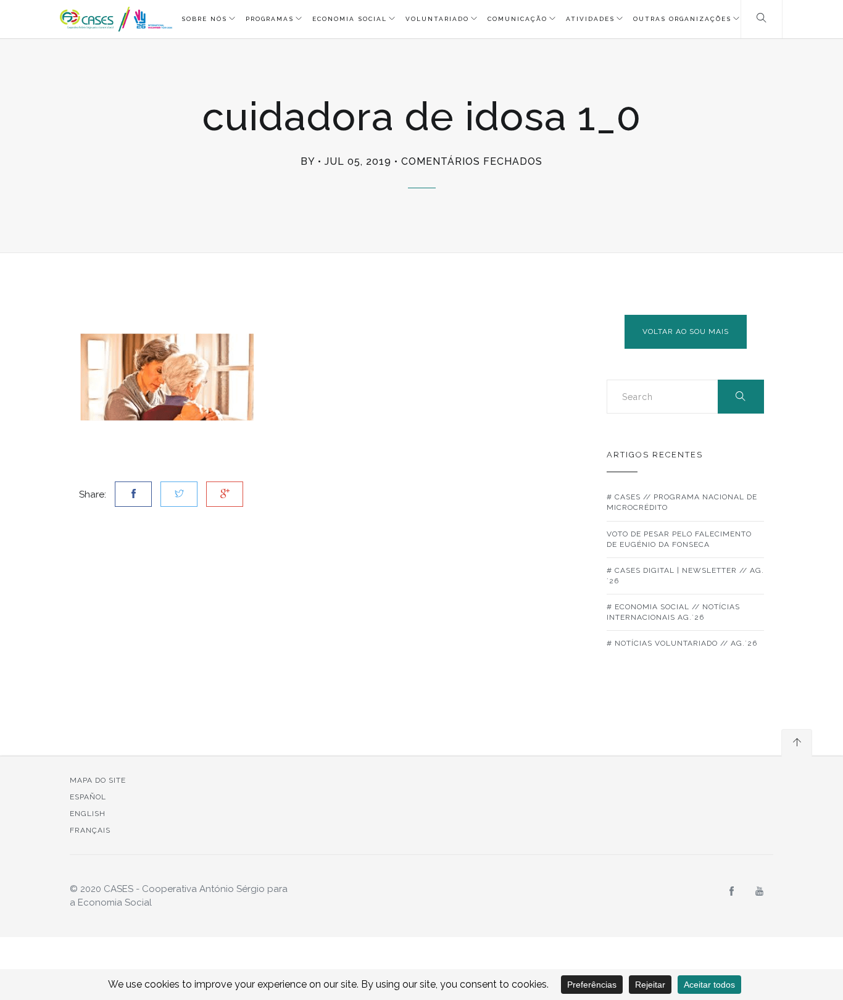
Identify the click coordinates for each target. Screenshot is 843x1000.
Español (88, 797)
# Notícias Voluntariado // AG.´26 (682, 643)
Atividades (590, 18)
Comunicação (517, 18)
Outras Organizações (682, 18)
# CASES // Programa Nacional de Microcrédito (682, 502)
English (88, 813)
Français (90, 830)
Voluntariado (437, 18)
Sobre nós (204, 18)
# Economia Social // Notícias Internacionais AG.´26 (673, 612)
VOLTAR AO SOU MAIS (685, 331)
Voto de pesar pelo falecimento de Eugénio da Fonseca (679, 539)
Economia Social (349, 18)
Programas (270, 18)
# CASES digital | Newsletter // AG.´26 (685, 575)
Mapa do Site (98, 780)
